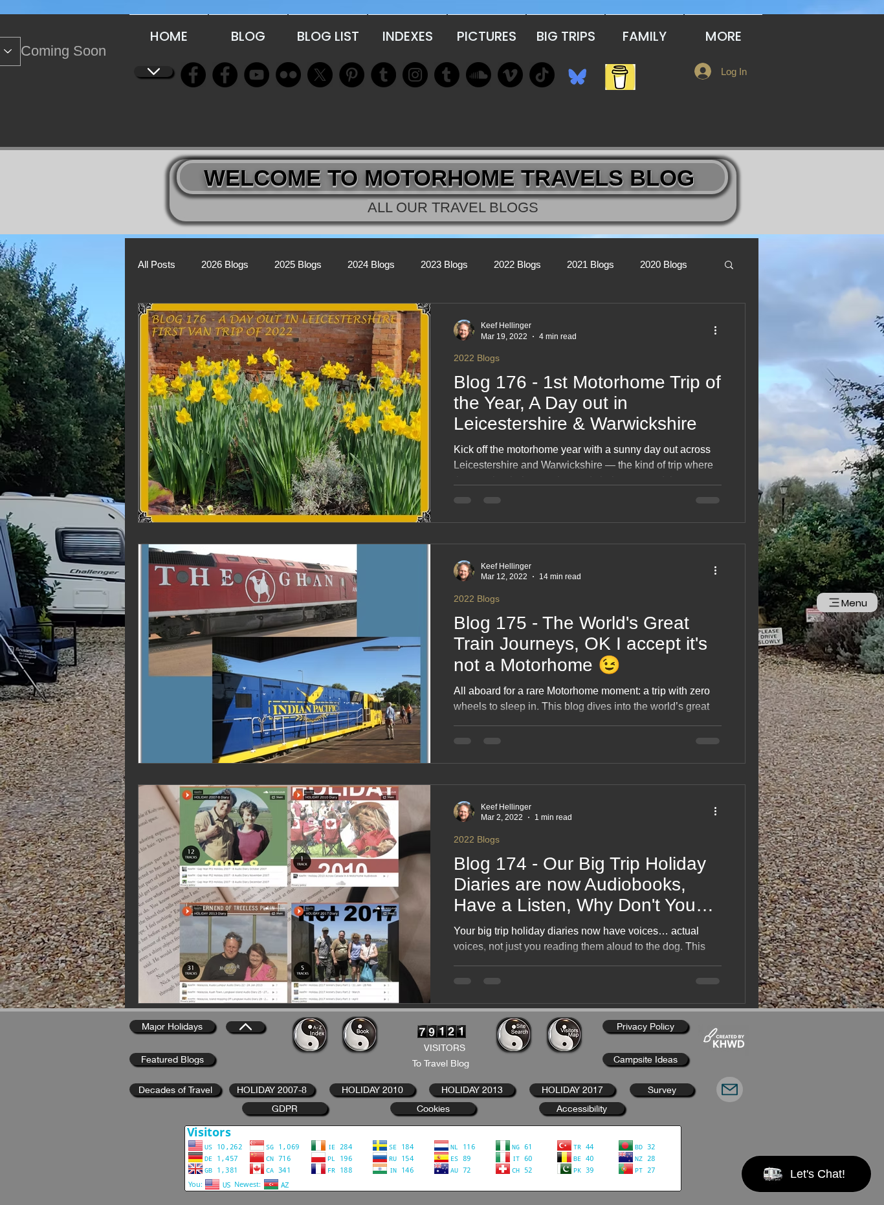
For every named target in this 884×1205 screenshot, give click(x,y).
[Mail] (729, 1089)
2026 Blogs (225, 264)
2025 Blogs (298, 264)
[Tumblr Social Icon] (383, 74)
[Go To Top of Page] (153, 71)
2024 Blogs (371, 264)
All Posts (156, 264)
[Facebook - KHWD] (225, 74)
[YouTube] (256, 74)
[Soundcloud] (478, 74)
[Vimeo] (510, 74)
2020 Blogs (663, 264)
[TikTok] (542, 74)
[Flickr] (288, 74)
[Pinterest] (351, 74)
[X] (320, 74)
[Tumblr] (446, 74)
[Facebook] (193, 74)
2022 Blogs (517, 264)
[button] (729, 265)
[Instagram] (415, 74)
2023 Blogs (444, 264)
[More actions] (719, 330)
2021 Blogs (590, 264)
